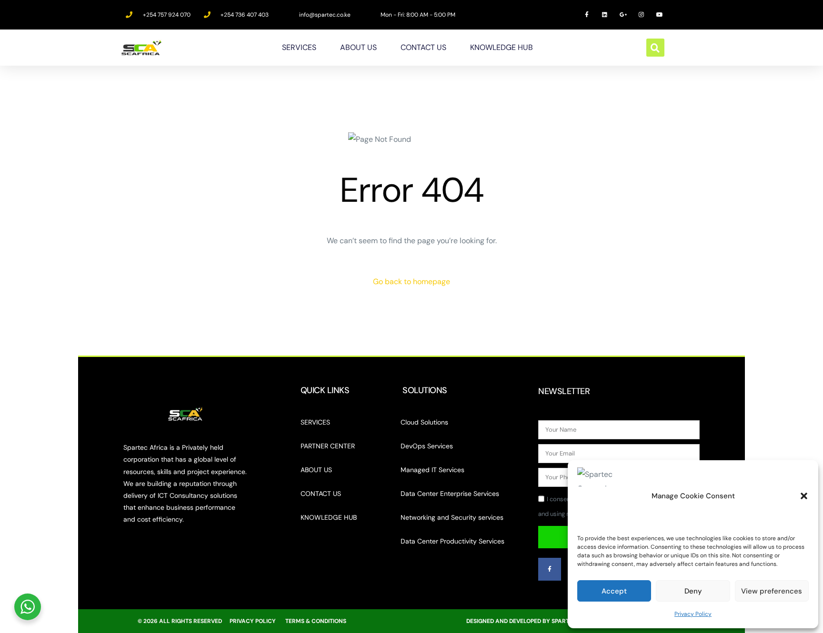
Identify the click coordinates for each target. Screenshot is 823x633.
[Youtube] (660, 15)
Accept (614, 591)
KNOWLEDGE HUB (501, 47)
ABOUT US (358, 47)
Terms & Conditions (315, 621)
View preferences (771, 591)
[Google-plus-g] (623, 15)
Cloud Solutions (424, 422)
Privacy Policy (693, 614)
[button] (804, 496)
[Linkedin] (605, 15)
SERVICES (299, 47)
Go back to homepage (411, 282)
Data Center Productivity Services (452, 541)
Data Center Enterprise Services (450, 493)
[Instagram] (641, 15)
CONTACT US (423, 47)
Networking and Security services (452, 517)
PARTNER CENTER (328, 446)
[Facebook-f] (586, 15)
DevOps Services (427, 446)
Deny (693, 591)
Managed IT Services (432, 469)
